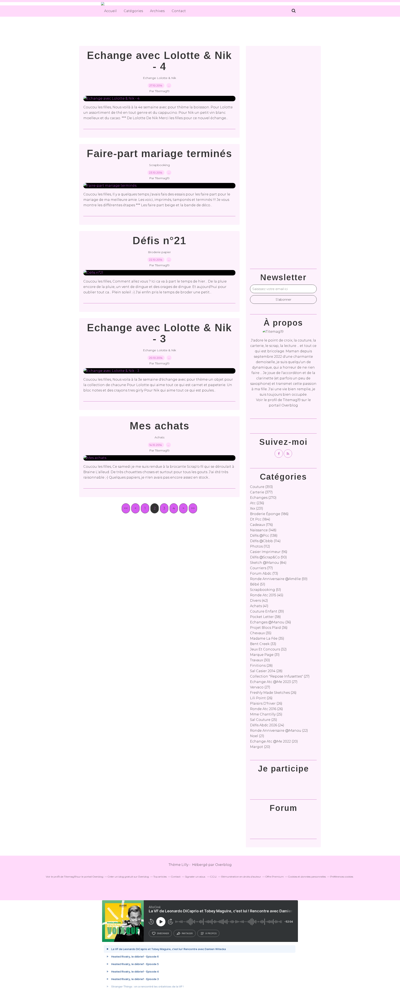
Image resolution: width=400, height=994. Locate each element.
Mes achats (159, 426)
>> (193, 508)
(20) (274, 741)
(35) (260, 633)
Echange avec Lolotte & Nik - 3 (159, 333)
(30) (260, 660)
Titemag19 (292, 400)
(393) (261, 487)
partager (187, 933)
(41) (259, 606)
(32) (268, 649)
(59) (279, 579)
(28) (261, 666)
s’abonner (163, 933)
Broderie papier (159, 252)
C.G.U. (213, 876)
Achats (159, 437)
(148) (263, 530)
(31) (265, 655)
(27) (280, 676)
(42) (259, 601)
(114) (265, 541)
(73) (264, 573)
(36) (270, 622)
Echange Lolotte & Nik (159, 78)
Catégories (133, 11)
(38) (265, 617)
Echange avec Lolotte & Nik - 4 (159, 61)
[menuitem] (110, 11)
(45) (266, 595)
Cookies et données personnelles (307, 876)
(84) (268, 563)
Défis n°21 (159, 240)
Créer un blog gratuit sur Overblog (128, 876)
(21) (257, 736)
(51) (257, 584)
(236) (257, 503)
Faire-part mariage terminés (159, 153)
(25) (266, 714)
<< (126, 508)
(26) (273, 693)
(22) (279, 731)
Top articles (160, 876)
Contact (179, 11)
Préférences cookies (341, 876)
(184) (260, 519)
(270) (263, 498)
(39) (267, 611)
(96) (268, 552)
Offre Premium (274, 876)
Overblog (223, 865)
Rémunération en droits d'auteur (241, 876)
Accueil (110, 11)
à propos (210, 933)
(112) (260, 546)
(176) (261, 525)
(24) (267, 725)
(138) (264, 536)
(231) (256, 508)
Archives (157, 11)
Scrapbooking (159, 165)
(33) (263, 644)
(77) (261, 568)
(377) (261, 492)
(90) (268, 557)
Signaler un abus (195, 876)
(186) (269, 514)
